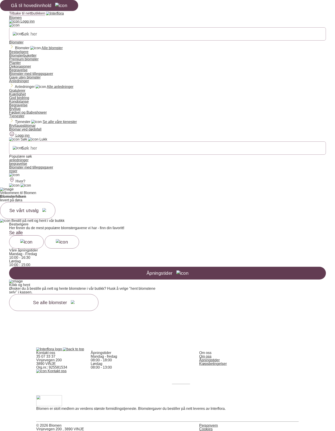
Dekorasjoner (20, 66)
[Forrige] (26, 242)
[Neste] (62, 242)
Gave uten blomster (25, 77)
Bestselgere (18, 52)
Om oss (205, 356)
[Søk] (18, 34)
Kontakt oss (57, 371)
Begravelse (18, 70)
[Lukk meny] (14, 25)
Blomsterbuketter (22, 55)
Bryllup (15, 109)
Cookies (206, 429)
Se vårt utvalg (24, 210)
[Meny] (14, 175)
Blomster (16, 42)
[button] (73, 349)
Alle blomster (52, 48)
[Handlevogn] (14, 185)
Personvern (208, 425)
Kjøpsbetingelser (213, 364)
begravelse (18, 164)
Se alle (16, 232)
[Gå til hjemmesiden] (49, 349)
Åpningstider (209, 360)
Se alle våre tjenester (60, 122)
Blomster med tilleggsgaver (31, 74)
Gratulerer (17, 90)
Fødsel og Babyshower (28, 112)
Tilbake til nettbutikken (27, 13)
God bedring (19, 98)
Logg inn (27, 21)
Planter (15, 63)
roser (13, 171)
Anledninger (19, 81)
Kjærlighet (17, 94)
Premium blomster (24, 59)
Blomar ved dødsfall (25, 129)
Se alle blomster (50, 302)
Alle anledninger (60, 87)
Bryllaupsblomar (22, 126)
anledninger (18, 160)
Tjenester (16, 116)
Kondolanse (19, 101)
